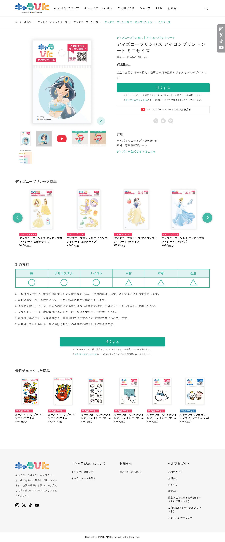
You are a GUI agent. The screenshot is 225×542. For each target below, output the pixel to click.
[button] (18, 218)
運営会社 (173, 491)
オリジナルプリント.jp (136, 100)
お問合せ (173, 8)
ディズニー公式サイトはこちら (136, 151)
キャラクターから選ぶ (98, 8)
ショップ (145, 8)
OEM (159, 8)
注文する (163, 88)
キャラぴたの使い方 (66, 8)
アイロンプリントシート (160, 37)
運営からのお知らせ (131, 472)
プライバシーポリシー (180, 517)
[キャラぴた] (32, 8)
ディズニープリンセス (130, 37)
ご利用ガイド (126, 8)
